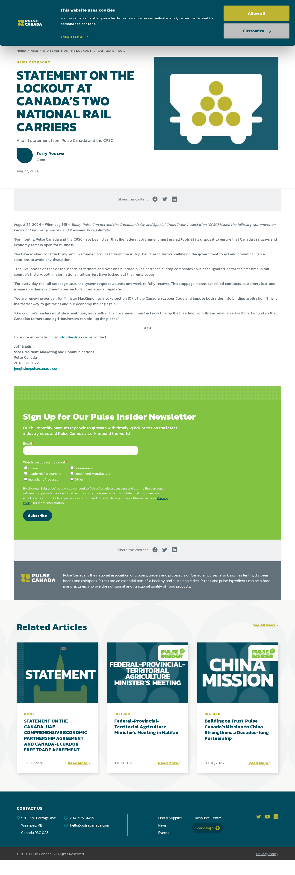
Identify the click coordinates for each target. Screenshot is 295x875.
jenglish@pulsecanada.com (36, 368)
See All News (264, 625)
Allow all (256, 13)
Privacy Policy (267, 854)
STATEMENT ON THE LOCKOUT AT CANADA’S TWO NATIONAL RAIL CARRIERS (84, 50)
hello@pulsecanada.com (89, 825)
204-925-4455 (82, 818)
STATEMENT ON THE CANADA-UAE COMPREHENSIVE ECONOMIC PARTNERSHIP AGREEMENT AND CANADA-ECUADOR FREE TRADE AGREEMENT (55, 735)
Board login (205, 828)
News (34, 50)
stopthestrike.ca (73, 337)
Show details (71, 36)
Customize (253, 31)
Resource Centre (208, 818)
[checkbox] (147, 473)
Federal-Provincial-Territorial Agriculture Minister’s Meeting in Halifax (146, 726)
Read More (78, 763)
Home (21, 50)
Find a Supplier (170, 818)
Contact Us (29, 808)
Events (163, 832)
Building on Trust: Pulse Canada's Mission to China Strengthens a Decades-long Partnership (237, 729)
